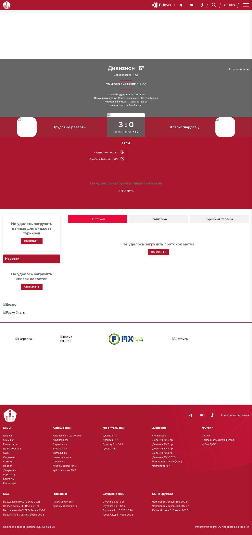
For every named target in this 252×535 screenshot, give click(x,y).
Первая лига (60, 444)
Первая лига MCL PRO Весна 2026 (23, 514)
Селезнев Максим (129, 98)
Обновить (126, 191)
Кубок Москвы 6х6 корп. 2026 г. (171, 510)
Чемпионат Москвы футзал (218, 440)
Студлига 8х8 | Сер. (114, 506)
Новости (8, 466)
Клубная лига (61, 440)
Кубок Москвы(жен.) (65, 506)
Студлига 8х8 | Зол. (114, 501)
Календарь (9, 483)
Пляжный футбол (63, 501)
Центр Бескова (12, 448)
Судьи (6, 453)
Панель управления (235, 415)
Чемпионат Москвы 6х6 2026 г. (170, 501)
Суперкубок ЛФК (113, 444)
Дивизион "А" (110, 435)
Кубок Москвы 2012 (64, 466)
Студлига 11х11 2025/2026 (118, 510)
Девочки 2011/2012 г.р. (165, 457)
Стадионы (9, 457)
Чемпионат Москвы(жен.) (167, 461)
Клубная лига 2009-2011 (67, 435)
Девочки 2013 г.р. (162, 453)
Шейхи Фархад (133, 105)
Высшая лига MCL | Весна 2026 (21, 501)
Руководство (11, 444)
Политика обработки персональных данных (29, 527)
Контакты (8, 479)
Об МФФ (8, 440)
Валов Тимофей (135, 94)
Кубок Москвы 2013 (64, 470)
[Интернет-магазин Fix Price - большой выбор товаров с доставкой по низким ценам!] (126, 339)
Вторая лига (60, 448)
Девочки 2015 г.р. (162, 444)
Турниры (229, 4)
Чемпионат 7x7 (161, 466)
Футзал (206, 435)
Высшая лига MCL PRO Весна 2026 (24, 510)
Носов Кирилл (149, 98)
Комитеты (9, 461)
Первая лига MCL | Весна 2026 (21, 506)
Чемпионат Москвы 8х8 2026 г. (170, 506)
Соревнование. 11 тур (126, 75)
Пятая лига (59, 461)
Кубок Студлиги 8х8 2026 (118, 514)
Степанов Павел (137, 101)
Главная (8, 435)
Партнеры (9, 474)
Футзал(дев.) (159, 435)
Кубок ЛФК (109, 448)
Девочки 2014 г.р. (162, 448)
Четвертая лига (62, 457)
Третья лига (60, 453)
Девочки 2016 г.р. (162, 440)
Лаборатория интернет (235, 527)
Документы (10, 470)
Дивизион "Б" (126, 68)
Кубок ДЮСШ (210, 444)
